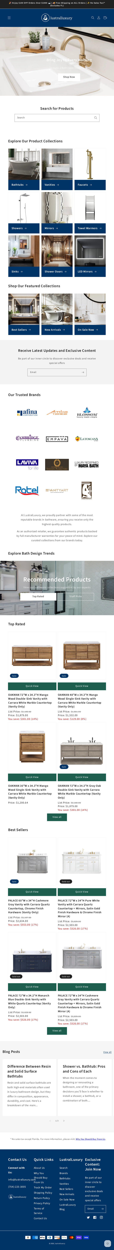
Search (64, 1168)
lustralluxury (60, 1243)
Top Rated (38, 596)
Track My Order (43, 1187)
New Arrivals (67, 1194)
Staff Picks (75, 596)
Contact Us (40, 1218)
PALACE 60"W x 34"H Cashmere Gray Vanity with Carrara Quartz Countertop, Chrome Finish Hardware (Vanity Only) (29, 906)
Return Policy (42, 1198)
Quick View (32, 686)
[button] (93, 18)
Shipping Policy (43, 1193)
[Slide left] (50, 1121)
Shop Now (69, 77)
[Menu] (9, 18)
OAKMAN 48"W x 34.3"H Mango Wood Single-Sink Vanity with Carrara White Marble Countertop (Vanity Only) (80, 701)
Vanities (64, 1184)
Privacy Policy (42, 1203)
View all (57, 817)
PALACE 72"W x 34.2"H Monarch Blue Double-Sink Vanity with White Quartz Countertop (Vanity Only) (29, 1001)
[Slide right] (64, 1121)
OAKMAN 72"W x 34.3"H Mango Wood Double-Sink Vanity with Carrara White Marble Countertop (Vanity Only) (30, 701)
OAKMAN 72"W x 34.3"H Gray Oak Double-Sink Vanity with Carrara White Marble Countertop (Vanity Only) (79, 792)
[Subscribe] (82, 372)
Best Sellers (66, 1189)
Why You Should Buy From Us (90, 1139)
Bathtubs (65, 1178)
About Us (39, 1168)
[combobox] (57, 118)
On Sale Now (67, 1199)
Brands (64, 1173)
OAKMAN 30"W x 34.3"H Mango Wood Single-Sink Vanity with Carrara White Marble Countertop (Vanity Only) (30, 792)
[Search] (95, 117)
